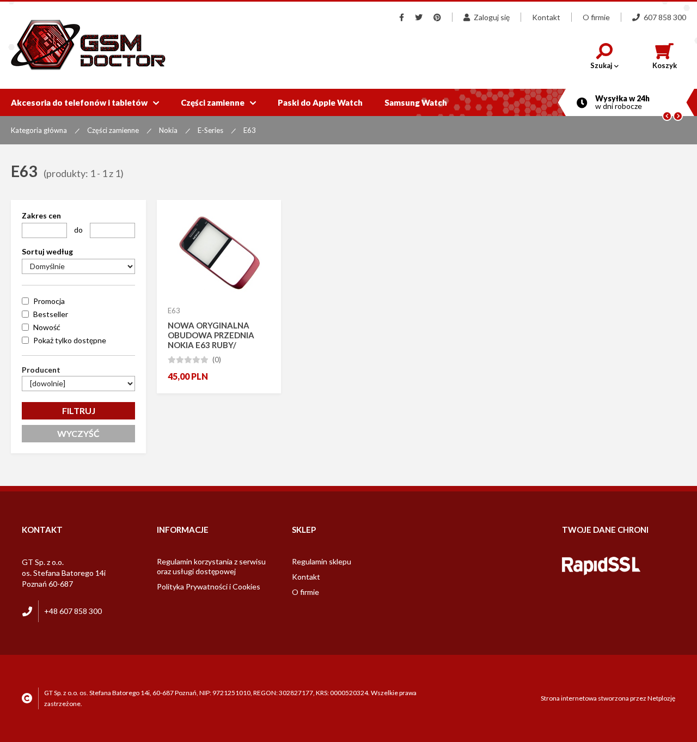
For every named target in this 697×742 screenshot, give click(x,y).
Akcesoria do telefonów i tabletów (85, 102)
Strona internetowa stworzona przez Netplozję (608, 698)
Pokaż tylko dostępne (69, 340)
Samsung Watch (415, 102)
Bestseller (50, 314)
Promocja (49, 301)
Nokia (168, 130)
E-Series (210, 130)
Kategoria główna (39, 130)
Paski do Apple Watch (320, 102)
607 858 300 (665, 17)
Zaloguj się (492, 17)
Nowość (46, 327)
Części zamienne (218, 102)
